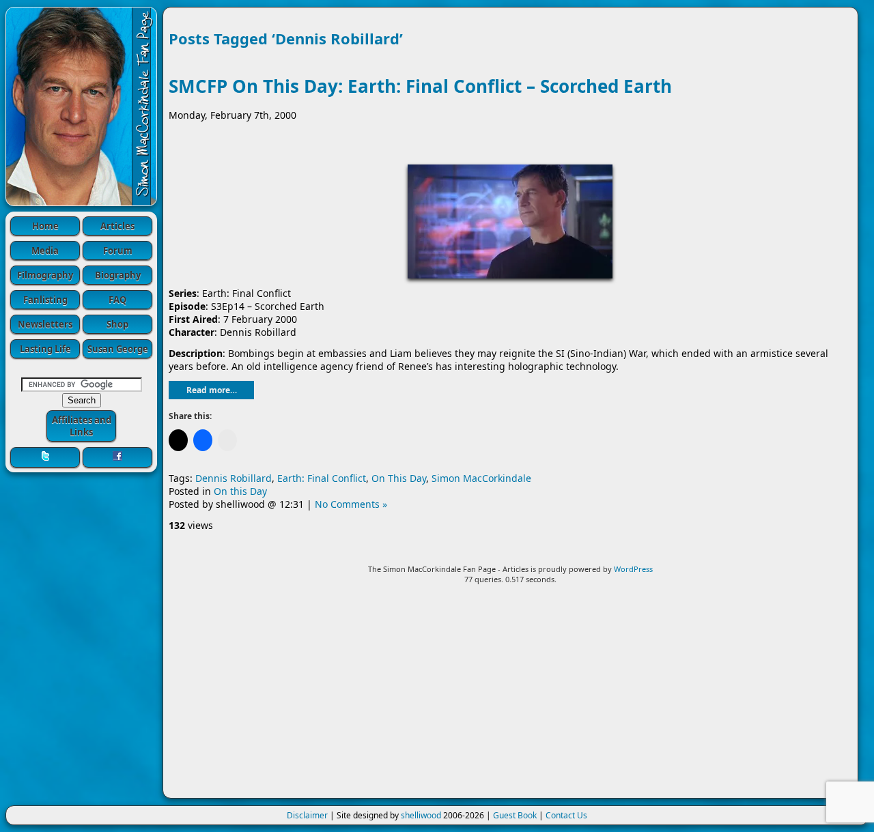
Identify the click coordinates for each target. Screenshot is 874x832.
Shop (117, 324)
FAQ (117, 299)
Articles (117, 226)
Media (45, 250)
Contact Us (566, 815)
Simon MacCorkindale (481, 478)
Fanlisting (45, 299)
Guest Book (515, 815)
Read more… (211, 390)
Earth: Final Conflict (321, 478)
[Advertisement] (510, 696)
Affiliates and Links (81, 426)
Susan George (117, 349)
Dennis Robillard (233, 478)
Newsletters (45, 324)
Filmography (45, 275)
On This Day (398, 478)
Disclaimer (307, 815)
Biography (118, 275)
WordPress (633, 569)
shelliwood (421, 815)
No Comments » (351, 504)
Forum (117, 250)
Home (45, 226)
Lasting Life (45, 349)
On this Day (240, 491)
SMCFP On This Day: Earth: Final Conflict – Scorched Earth (420, 86)
